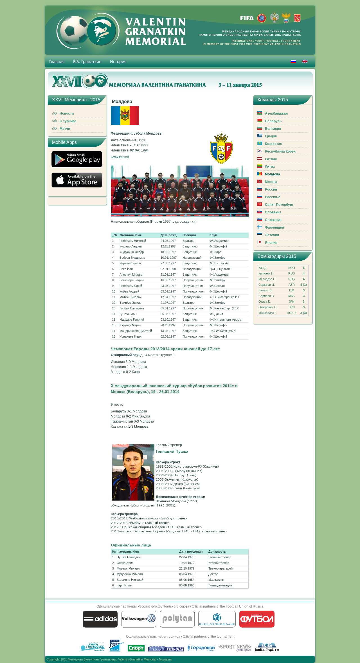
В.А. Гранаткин (87, 61)
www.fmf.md (120, 157)
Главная (57, 61)
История (118, 61)
